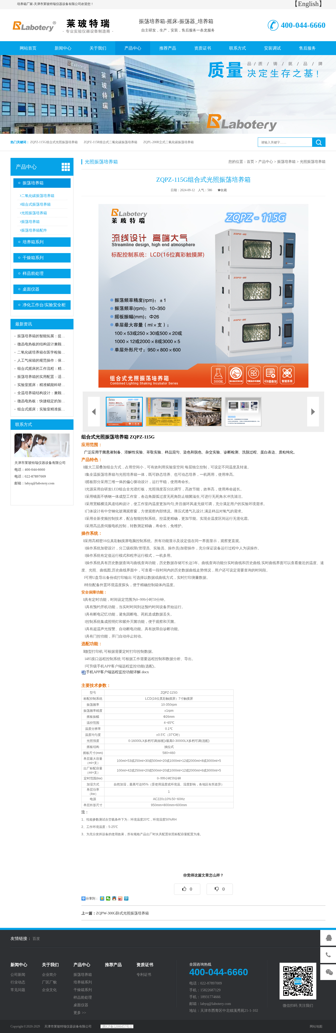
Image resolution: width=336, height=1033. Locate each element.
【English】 (308, 4)
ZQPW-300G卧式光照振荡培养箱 (115, 913)
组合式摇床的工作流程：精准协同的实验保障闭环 (57, 369)
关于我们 (98, 48)
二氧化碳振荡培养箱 (37, 196)
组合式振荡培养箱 (36, 204)
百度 (36, 939)
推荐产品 (167, 48)
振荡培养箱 (33, 183)
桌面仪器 (31, 289)
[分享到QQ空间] (102, 898)
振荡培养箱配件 (34, 230)
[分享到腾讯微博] (126, 898)
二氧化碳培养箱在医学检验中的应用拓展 (50, 352)
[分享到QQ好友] (114, 898)
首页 (250, 162)
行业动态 (17, 982)
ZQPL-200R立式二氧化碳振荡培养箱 (168, 142)
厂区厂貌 (49, 982)
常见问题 (17, 990)
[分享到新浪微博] (120, 898)
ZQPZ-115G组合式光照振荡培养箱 (54, 142)
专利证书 (143, 975)
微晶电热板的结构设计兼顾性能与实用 (48, 344)
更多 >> (80, 1013)
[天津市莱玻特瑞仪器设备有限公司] (64, 24)
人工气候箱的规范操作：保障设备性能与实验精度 (57, 360)
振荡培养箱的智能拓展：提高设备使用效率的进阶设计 (61, 336)
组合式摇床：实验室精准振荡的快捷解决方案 (54, 409)
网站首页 (28, 48)
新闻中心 (63, 48)
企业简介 (49, 975)
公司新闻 (17, 975)
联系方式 (237, 48)
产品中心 (132, 48)
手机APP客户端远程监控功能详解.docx (117, 672)
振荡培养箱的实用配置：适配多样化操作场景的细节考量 (63, 377)
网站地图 (316, 1026)
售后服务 (307, 48)
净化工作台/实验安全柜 (44, 305)
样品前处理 (33, 273)
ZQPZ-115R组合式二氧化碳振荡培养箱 (110, 142)
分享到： (92, 898)
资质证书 (202, 48)
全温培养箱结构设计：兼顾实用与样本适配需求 (55, 393)
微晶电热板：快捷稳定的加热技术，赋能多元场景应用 (61, 401)
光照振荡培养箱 (34, 213)
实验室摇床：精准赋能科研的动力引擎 (48, 385)
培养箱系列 (33, 242)
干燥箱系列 (33, 257)
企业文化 (49, 990)
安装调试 (272, 48)
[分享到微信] (108, 898)
